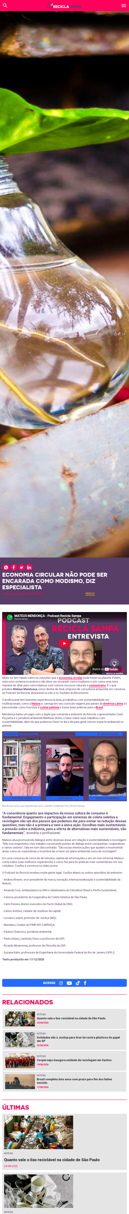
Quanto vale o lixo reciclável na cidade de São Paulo (71, 1018)
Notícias (41, 1014)
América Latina (113, 703)
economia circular (71, 677)
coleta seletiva (49, 707)
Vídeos (90, 593)
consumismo (97, 685)
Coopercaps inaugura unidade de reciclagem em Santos (74, 1060)
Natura (35, 703)
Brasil (99, 707)
